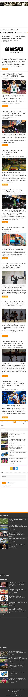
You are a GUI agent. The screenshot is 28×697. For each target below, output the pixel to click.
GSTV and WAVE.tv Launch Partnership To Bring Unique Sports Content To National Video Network (17, 610)
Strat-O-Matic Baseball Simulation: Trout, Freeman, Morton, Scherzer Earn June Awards (18, 591)
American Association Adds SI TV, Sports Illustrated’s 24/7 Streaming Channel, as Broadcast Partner (17, 440)
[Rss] (11, 468)
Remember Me (12, 482)
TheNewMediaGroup (13, 690)
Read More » (5, 68)
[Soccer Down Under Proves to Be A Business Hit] (4, 540)
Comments (13, 430)
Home (1, 29)
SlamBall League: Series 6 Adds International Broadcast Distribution (12, 152)
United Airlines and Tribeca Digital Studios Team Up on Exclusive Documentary (17, 584)
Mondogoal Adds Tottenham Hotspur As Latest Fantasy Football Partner (18, 527)
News (12, 40)
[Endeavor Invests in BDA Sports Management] (4, 546)
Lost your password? (6, 485)
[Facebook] (14, 468)
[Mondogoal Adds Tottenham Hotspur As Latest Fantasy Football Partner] (4, 527)
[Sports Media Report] (14, 3)
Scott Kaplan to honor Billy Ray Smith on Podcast (16, 672)
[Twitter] (17, 468)
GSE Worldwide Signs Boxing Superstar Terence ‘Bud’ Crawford (17, 596)
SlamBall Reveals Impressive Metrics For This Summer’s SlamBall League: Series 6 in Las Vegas (14, 113)
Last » (2, 425)
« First (2, 421)
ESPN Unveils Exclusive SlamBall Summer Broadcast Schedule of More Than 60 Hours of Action (13, 343)
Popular (7, 430)
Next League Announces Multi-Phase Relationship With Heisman (17, 652)
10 (23, 423)
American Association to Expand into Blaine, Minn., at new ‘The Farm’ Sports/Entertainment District (17, 447)
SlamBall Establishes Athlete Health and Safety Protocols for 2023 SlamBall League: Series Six (14, 266)
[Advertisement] (14, 16)
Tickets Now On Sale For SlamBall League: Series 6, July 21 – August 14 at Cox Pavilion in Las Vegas (13, 304)
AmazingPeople (14, 691)
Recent (2, 430)
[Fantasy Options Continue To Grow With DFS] (4, 521)
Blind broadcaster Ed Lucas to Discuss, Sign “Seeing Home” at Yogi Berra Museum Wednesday (17, 533)
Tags (19, 430)
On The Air (16, 40)
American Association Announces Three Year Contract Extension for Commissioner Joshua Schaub (17, 460)
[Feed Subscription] (27, 32)
